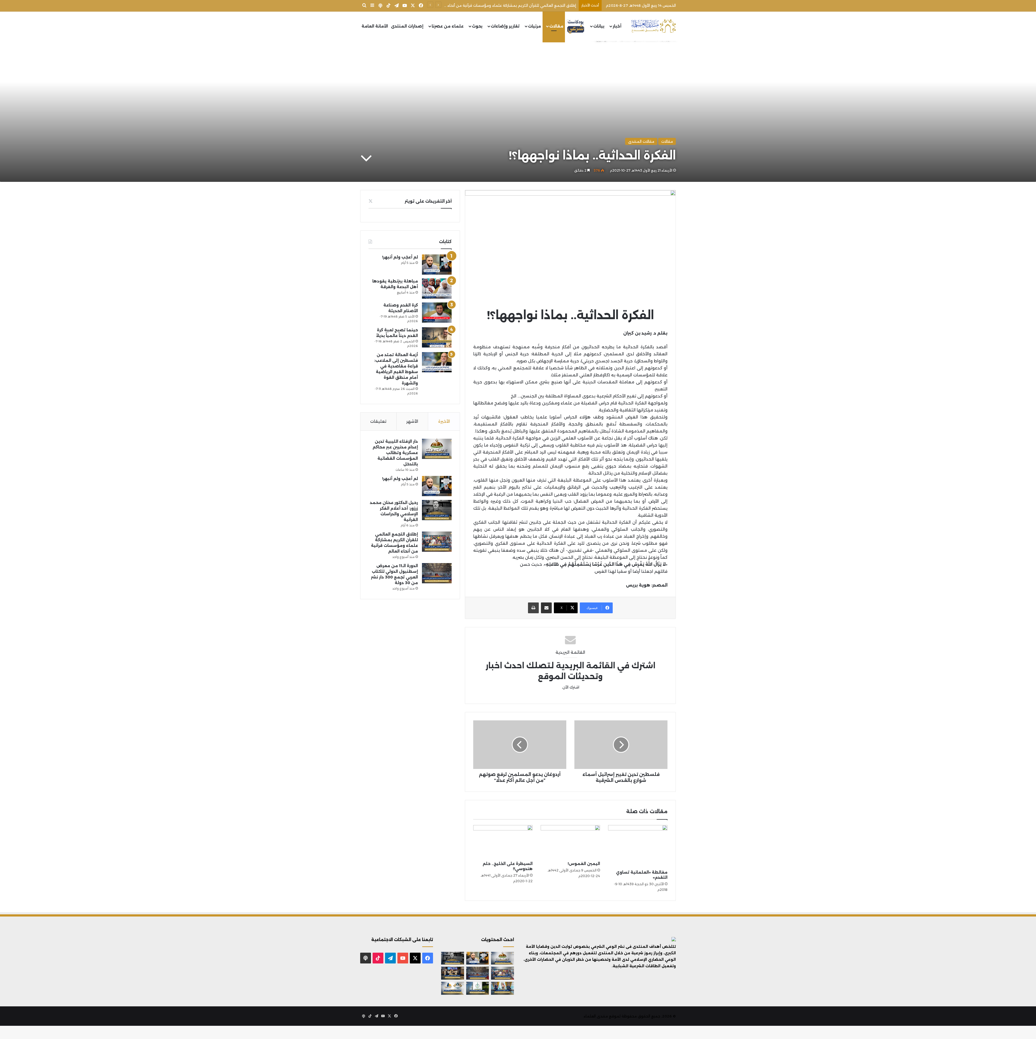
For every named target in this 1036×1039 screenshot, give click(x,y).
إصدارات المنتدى (407, 26)
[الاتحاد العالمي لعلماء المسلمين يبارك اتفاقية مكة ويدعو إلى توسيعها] (477, 988)
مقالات (556, 26)
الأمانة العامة (375, 26)
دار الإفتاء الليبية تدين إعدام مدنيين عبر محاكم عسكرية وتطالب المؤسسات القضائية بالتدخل (395, 452)
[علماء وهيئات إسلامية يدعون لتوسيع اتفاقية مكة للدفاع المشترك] (502, 988)
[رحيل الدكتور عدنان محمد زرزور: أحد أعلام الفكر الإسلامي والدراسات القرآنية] (437, 510)
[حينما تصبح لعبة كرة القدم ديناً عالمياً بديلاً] (437, 337)
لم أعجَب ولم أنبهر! (400, 257)
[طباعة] (533, 607)
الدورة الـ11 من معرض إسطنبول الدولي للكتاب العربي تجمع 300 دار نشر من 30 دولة (507, 5)
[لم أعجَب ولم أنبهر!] (437, 264)
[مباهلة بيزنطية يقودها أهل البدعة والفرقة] (437, 288)
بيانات (598, 26)
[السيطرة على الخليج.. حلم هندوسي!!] (503, 842)
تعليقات (378, 421)
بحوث (477, 26)
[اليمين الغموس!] (570, 842)
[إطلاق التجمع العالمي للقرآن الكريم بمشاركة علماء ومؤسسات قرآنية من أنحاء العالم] (437, 542)
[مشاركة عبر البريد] (546, 607)
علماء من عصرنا (448, 26)
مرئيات (534, 26)
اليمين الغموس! (584, 863)
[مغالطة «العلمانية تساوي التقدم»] (637, 846)
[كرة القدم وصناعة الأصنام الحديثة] (437, 312)
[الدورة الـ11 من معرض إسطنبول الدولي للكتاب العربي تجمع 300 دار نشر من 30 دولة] (437, 573)
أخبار (617, 26)
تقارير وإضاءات (505, 26)
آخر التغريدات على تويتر (428, 201)
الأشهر (412, 421)
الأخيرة (444, 421)
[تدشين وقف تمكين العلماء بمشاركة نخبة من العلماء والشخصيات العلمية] (452, 973)
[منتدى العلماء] (653, 26)
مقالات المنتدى (641, 141)
